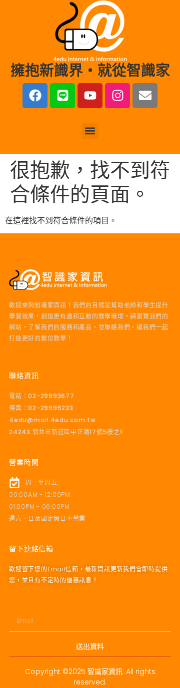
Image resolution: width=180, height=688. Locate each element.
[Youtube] (90, 95)
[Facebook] (35, 95)
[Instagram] (117, 95)
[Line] (62, 95)
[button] (90, 131)
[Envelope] (145, 95)
